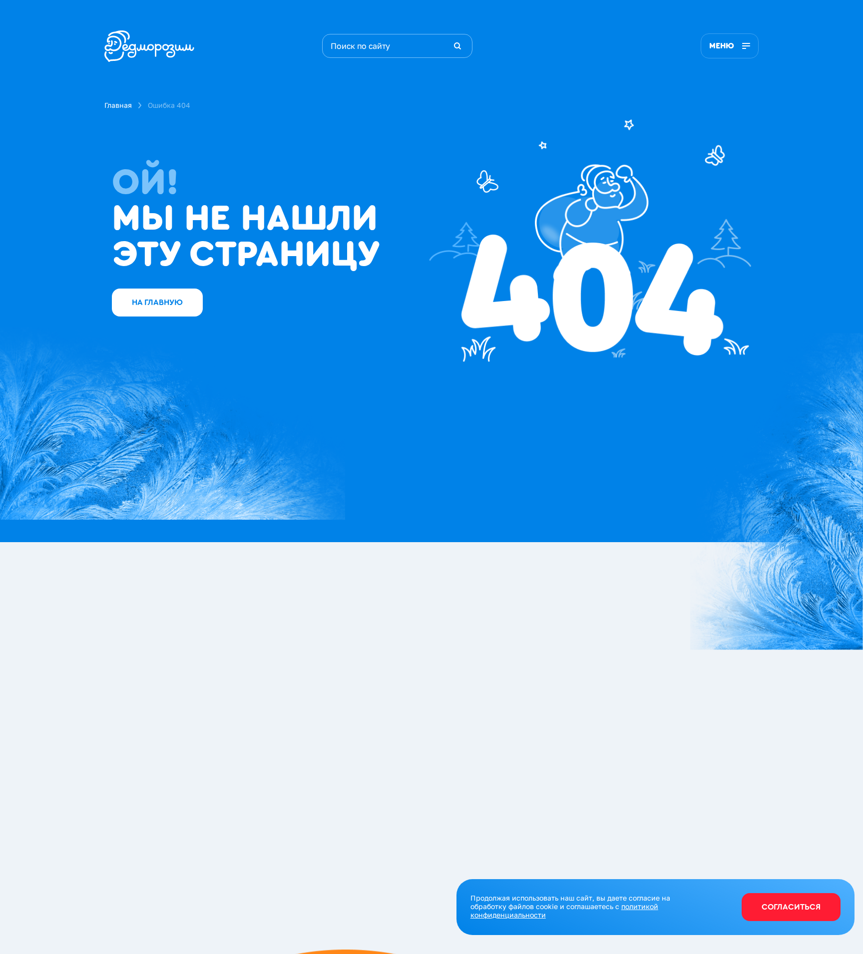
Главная (118, 105)
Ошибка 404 (169, 105)
